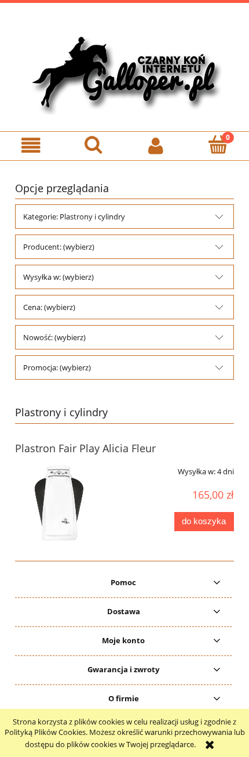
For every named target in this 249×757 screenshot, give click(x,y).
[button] (31, 145)
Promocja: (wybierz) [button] (57, 367)
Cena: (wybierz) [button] (49, 307)
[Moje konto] (155, 145)
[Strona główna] (124, 72)
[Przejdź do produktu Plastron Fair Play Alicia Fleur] (58, 502)
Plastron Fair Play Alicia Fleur (85, 448)
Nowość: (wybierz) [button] (54, 337)
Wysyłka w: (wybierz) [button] (58, 277)
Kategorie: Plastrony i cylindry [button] (74, 216)
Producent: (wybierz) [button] (58, 246)
